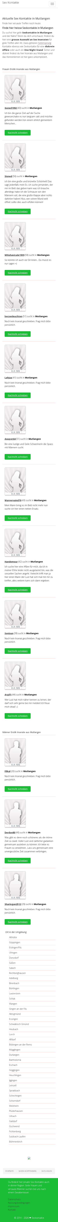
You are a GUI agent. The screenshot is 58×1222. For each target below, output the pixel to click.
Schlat (12, 998)
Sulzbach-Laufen (17, 1136)
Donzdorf (14, 957)
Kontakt (12, 1209)
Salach (12, 967)
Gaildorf (13, 1121)
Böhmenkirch (15, 1141)
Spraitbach (14, 1090)
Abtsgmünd (15, 1013)
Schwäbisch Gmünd (19, 1024)
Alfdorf (12, 1039)
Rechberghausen (17, 973)
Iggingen (13, 1080)
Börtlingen (14, 988)
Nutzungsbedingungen (19, 1202)
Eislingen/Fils (15, 947)
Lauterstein (14, 993)
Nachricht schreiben (18, 132)
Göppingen (14, 942)
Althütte (13, 937)
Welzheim (14, 1105)
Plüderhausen (16, 1110)
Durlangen (14, 1054)
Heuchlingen (15, 1075)
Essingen (13, 1019)
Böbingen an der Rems (20, 1044)
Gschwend (14, 1126)
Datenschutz (14, 1199)
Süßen (12, 962)
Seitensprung (44, 42)
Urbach (12, 1116)
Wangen (13, 1003)
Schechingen (15, 1095)
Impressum (13, 1206)
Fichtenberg (15, 1131)
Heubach (13, 1029)
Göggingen (14, 1070)
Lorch (12, 1034)
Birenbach (14, 983)
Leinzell (12, 1085)
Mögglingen (14, 1049)
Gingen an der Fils (18, 1008)
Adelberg (13, 978)
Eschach (13, 1065)
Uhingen (13, 952)
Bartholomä (15, 1059)
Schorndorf (14, 1100)
